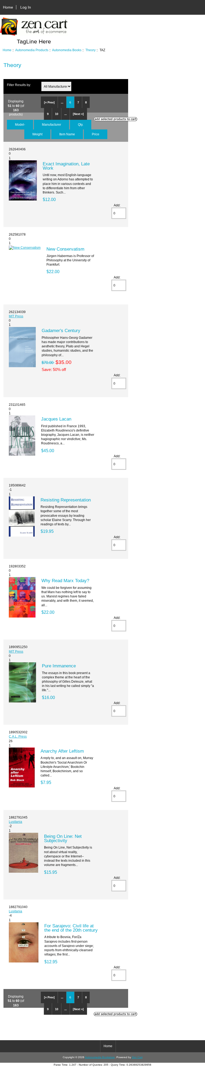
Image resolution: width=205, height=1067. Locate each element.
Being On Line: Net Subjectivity (63, 838)
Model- (20, 124)
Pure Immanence (59, 665)
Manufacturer (51, 124)
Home (8, 7)
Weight (37, 134)
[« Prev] (49, 102)
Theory (90, 50)
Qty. (80, 124)
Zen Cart (137, 1057)
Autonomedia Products (31, 50)
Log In (25, 7)
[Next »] (78, 114)
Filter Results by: (19, 85)
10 (56, 114)
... (62, 102)
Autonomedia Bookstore (100, 1057)
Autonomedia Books (66, 50)
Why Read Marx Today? (65, 580)
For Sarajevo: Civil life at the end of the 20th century (71, 928)
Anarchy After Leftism (62, 751)
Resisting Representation (66, 500)
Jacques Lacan (56, 419)
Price (95, 134)
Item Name (67, 134)
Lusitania (15, 821)
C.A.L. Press (18, 736)
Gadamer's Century (61, 330)
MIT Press (16, 316)
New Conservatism (65, 249)
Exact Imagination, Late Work (66, 166)
